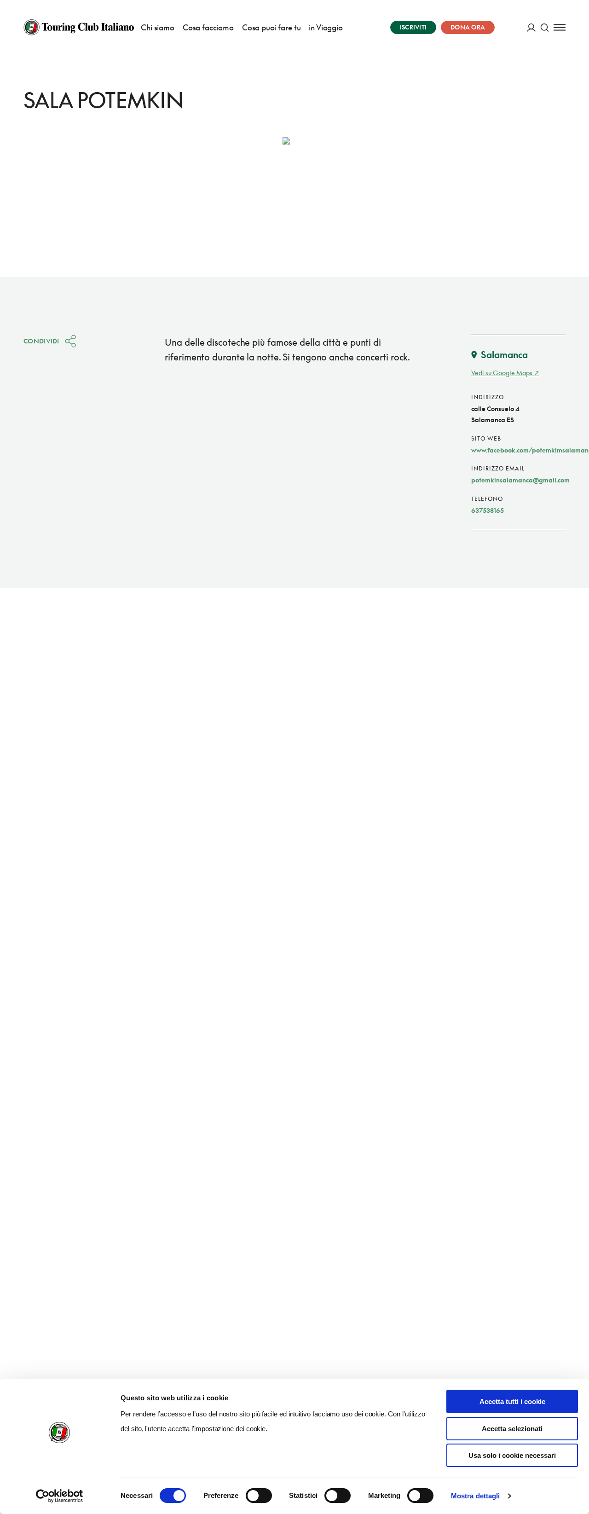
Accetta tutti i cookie (512, 1401)
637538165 (487, 510)
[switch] (259, 1495)
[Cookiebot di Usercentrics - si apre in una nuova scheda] (59, 1496)
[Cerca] (544, 27)
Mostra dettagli (475, 1496)
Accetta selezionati (512, 1429)
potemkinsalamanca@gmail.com (520, 480)
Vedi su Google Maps (501, 373)
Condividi (41, 341)
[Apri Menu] (560, 27)
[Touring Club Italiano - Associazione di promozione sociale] (78, 27)
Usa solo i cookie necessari (512, 1455)
